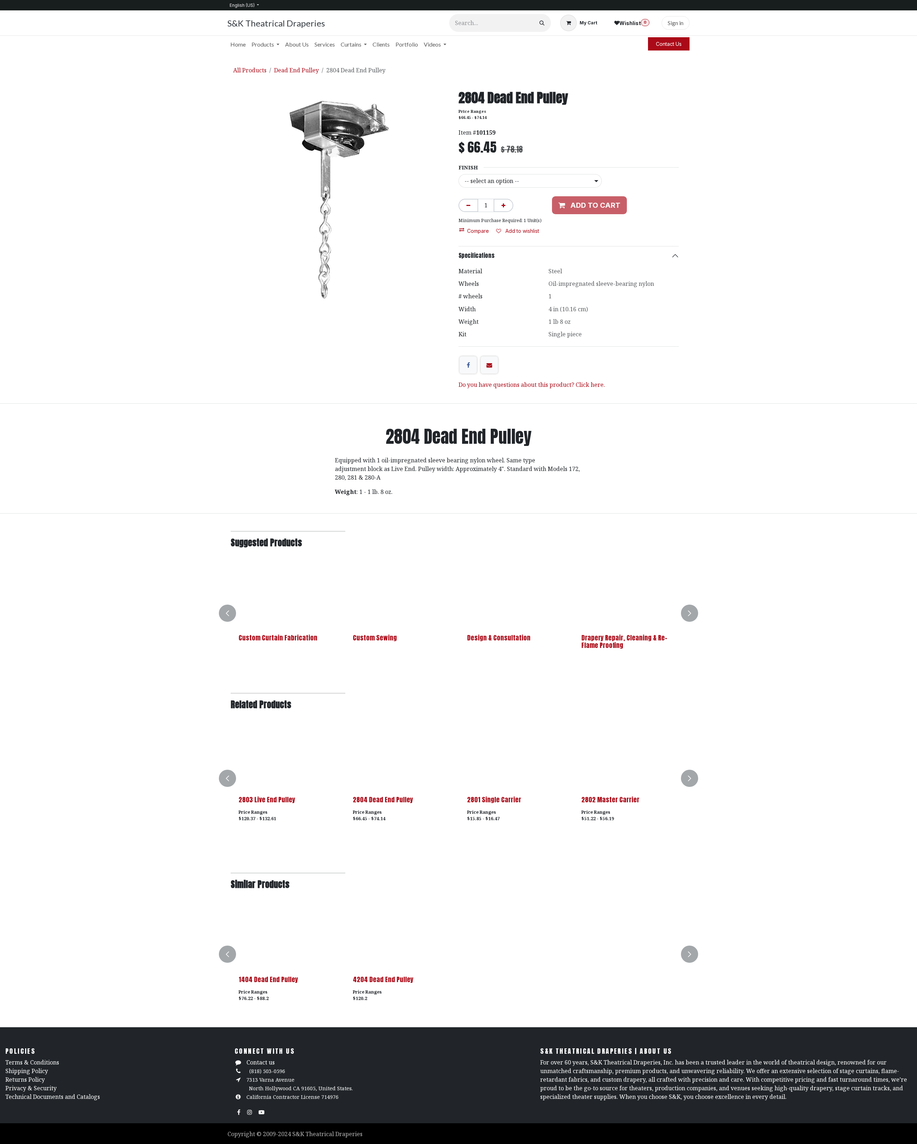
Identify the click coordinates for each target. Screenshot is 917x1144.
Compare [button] (478, 231)
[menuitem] (238, 44)
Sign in (675, 22)
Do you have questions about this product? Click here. (531, 385)
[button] (231, 613)
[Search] (542, 23)
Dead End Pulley (296, 70)
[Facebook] (468, 365)
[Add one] (503, 205)
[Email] (489, 365)
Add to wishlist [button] (521, 231)
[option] (458, 613)
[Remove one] (468, 205)
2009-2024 (277, 1134)
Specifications (476, 255)
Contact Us (669, 44)
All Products (250, 70)
